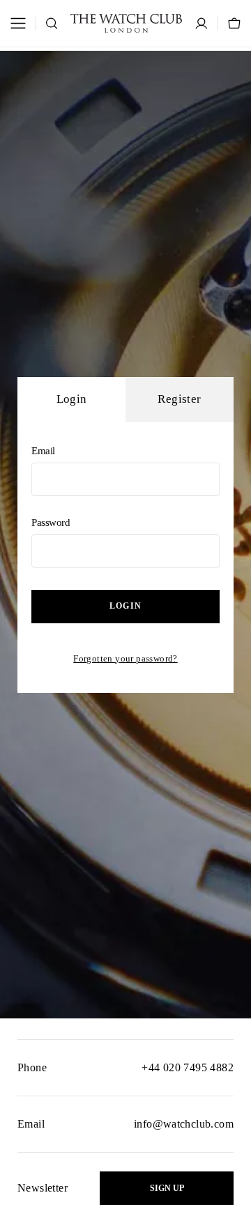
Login (125, 606)
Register (179, 399)
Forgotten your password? (125, 658)
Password (50, 522)
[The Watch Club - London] (126, 23)
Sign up (167, 1188)
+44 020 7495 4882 (188, 1067)
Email (43, 450)
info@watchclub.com (184, 1124)
